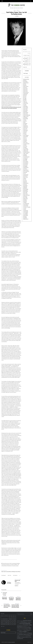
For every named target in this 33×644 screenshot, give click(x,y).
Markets (30, 633)
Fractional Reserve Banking (10, 571)
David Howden (25, 110)
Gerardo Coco (25, 129)
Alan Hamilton (25, 81)
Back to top (29, 642)
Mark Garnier (25, 160)
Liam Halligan (25, 159)
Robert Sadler (25, 192)
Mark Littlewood (25, 162)
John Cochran (25, 146)
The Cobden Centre (26, 203)
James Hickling (25, 136)
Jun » (26, 67)
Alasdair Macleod (25, 82)
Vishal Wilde (25, 217)
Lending (27, 633)
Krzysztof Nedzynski (26, 156)
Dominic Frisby (25, 113)
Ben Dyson (24, 97)
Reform (21, 637)
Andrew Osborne (25, 86)
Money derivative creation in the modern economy (18, 598)
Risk (26, 637)
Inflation (21, 631)
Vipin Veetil (25, 216)
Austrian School (27, 620)
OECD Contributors (26, 171)
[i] (7, 197)
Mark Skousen (25, 165)
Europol (24, 122)
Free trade (26, 628)
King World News (24, 633)
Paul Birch (24, 178)
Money (15, 10)
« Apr (24, 67)
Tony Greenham (25, 214)
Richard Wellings (25, 189)
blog (20, 623)
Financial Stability (27, 627)
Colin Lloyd (24, 105)
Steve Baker (25, 199)
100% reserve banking (20, 620)
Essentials (24, 626)
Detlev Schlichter (25, 112)
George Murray (25, 125)
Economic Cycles (28, 625)
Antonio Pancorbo (26, 92)
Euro (26, 626)
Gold (30, 628)
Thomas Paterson (25, 204)
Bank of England (28, 622)
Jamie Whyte (25, 140)
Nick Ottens (25, 168)
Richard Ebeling (25, 118)
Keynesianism (19, 633)
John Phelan (25, 147)
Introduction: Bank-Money (17, 581)
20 (6, 622)
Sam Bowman (25, 196)
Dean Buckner (25, 111)
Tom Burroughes (25, 211)
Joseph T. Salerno (25, 153)
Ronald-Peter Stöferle (26, 195)
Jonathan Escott (25, 150)
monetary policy (22, 634)
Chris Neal (24, 104)
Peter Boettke (25, 185)
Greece (23, 630)
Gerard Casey (25, 128)
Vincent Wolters (25, 215)
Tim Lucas (24, 208)
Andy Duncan (25, 87)
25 (23, 64)
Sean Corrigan (25, 197)
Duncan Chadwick (25, 135)
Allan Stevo (24, 85)
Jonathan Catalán (25, 149)
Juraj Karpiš (25, 154)
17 (14, 620)
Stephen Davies (25, 198)
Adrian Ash (24, 80)
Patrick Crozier (25, 177)
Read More (16, 585)
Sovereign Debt (20, 638)
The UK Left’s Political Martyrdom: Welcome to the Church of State (15, 605)
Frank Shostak (25, 117)
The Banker (25, 202)
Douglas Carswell (25, 116)
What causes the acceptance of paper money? (11, 598)
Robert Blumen (25, 190)
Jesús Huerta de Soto (26, 143)
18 (23, 61)
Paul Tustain (25, 180)
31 (14, 624)
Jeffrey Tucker (25, 142)
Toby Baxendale (25, 210)
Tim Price (24, 209)
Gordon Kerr (25, 131)
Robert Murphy (25, 191)
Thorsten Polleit (25, 205)
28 (8, 624)
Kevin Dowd (25, 184)
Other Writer (25, 172)
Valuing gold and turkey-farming (4, 598)
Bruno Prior (25, 100)
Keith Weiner (25, 155)
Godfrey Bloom (25, 130)
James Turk (25, 137)
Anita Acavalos (25, 88)
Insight (25, 631)
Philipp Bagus (25, 186)
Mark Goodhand (25, 161)
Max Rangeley (25, 166)
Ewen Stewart (25, 123)
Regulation (24, 637)
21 (8, 622)
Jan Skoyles (25, 141)
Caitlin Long (25, 101)
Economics (19, 626)
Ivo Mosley (16, 16)
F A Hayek (28, 626)
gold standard (19, 630)
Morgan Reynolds (25, 167)
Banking (23, 622)
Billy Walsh (24, 99)
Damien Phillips (25, 106)
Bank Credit (3, 571)
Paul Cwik (24, 179)
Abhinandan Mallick (26, 79)
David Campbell (25, 107)
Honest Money (17, 571)
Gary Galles (25, 124)
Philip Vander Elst (25, 183)
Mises (18, 634)
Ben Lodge (24, 98)
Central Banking (26, 623)
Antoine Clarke (25, 91)
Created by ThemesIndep (11, 642)
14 (8, 620)
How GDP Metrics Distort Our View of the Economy (7, 605)
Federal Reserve (20, 627)
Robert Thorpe (25, 193)
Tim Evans (24, 119)
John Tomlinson (25, 148)
